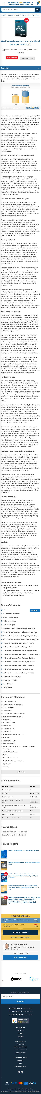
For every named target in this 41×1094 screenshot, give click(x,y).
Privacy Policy (17, 1089)
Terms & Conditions (27, 1089)
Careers (20, 1033)
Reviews (20, 1036)
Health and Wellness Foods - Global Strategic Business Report (24, 863)
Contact (20, 1060)
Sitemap (10, 1089)
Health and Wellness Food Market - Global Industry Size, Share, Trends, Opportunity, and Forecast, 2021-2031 (23, 887)
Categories (20, 1044)
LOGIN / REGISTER (20, 1066)
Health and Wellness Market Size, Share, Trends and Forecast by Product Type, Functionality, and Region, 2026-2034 (23, 875)
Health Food (23, 832)
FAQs (20, 1063)
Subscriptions (20, 1053)
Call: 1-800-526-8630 (20, 953)
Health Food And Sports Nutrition (13, 835)
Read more (20, 772)
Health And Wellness (9, 832)
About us (20, 1030)
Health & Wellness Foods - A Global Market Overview (23, 850)
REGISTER (20, 1001)
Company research (20, 1047)
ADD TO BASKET (20, 932)
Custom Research (20, 1050)
